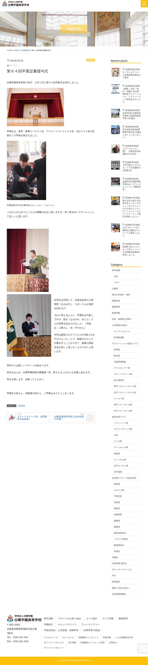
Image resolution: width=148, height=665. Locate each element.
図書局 (117, 520)
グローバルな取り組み (69, 618)
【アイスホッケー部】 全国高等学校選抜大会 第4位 (131, 151)
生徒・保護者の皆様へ (122, 319)
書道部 (117, 508)
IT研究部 (118, 496)
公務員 (115, 288)
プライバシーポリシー (54, 647)
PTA (114, 575)
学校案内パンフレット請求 (92, 642)
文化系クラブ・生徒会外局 (124, 478)
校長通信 (116, 581)
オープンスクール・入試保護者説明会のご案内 (131, 75)
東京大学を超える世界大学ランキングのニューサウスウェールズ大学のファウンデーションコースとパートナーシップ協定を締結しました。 (131, 208)
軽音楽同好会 (120, 533)
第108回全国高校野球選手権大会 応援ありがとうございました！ (131, 133)
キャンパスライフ (67, 624)
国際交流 (116, 300)
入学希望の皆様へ (120, 325)
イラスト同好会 (121, 539)
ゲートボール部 (121, 447)
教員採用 (116, 307)
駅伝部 (117, 355)
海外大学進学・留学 (121, 294)
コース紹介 (91, 618)
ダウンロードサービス (122, 569)
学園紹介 (48, 624)
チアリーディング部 (123, 429)
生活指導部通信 (119, 594)
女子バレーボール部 (123, 410)
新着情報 (90, 60)
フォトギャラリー (90, 624)
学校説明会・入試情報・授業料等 (61, 630)
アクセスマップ (51, 637)
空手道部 (118, 472)
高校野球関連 (120, 362)
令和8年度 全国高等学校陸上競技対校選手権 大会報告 (131, 115)
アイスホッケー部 (122, 368)
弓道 (116, 435)
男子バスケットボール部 (125, 386)
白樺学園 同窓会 (119, 563)
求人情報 (72, 642)
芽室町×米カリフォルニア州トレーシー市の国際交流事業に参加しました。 (131, 250)
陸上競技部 (119, 380)
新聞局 (117, 527)
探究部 (117, 484)
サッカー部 (119, 398)
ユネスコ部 (119, 490)
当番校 (115, 557)
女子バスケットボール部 (125, 392)
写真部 (117, 502)
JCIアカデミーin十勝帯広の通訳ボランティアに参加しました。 (131, 231)
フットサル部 (120, 459)
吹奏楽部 (118, 514)
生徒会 (117, 551)
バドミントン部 (121, 423)
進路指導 (123, 618)
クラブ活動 (108, 618)
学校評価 (107, 637)
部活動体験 (119, 337)
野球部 (117, 349)
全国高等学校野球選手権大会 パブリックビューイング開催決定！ (131, 185)
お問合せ (113, 642)
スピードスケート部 (123, 374)
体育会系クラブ (119, 417)
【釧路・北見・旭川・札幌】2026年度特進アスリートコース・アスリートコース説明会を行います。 (131, 95)
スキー (117, 282)
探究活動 (48, 618)
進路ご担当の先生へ (121, 588)
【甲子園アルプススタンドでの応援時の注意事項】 (131, 167)
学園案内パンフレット (88, 637)
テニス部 (118, 441)
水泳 (116, 276)
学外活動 (116, 270)
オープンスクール (122, 331)
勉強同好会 (119, 545)
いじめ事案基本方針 (124, 637)
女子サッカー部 (121, 465)
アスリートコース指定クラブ (125, 343)
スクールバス (68, 637)
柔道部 (117, 453)
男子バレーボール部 (123, 404)
